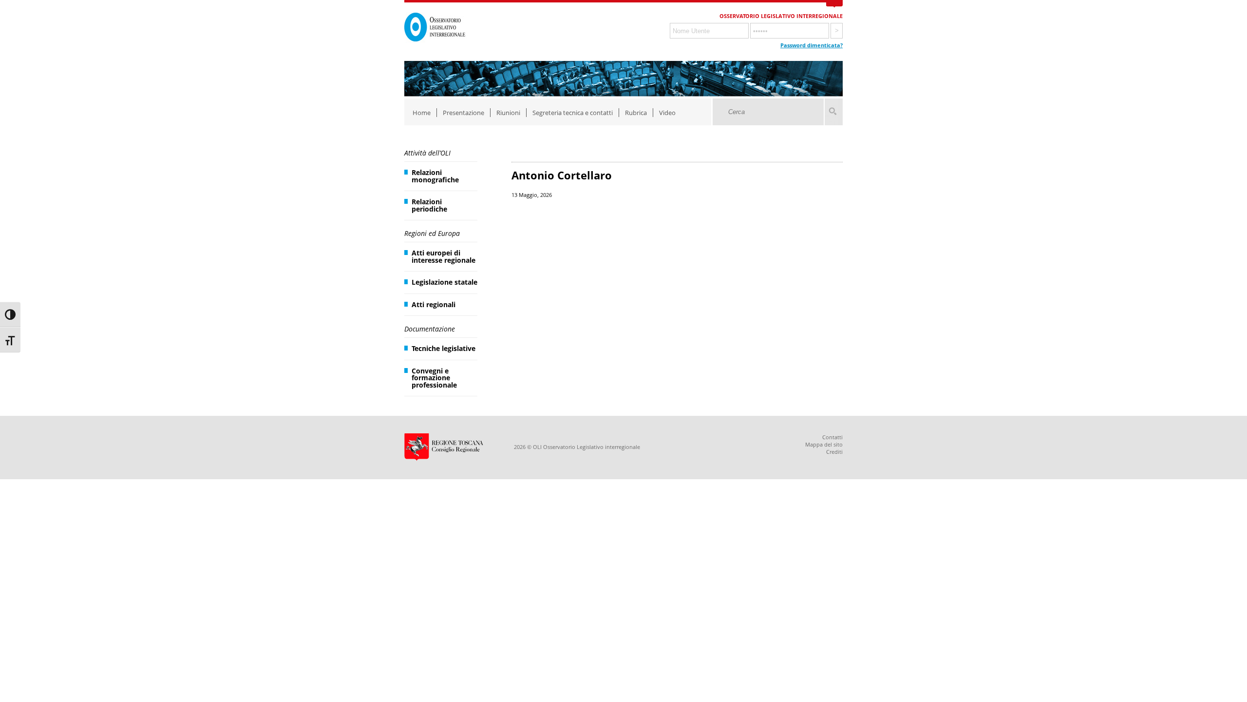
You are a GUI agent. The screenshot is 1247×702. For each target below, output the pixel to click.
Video (667, 112)
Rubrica (636, 112)
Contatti (832, 437)
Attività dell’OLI (427, 152)
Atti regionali (433, 304)
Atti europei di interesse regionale (443, 256)
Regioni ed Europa (432, 233)
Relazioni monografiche (435, 176)
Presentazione (463, 112)
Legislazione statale (444, 282)
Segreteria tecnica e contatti (572, 112)
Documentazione (429, 328)
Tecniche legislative (443, 348)
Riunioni (508, 112)
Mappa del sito (824, 444)
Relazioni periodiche (429, 205)
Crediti (834, 451)
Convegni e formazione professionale (434, 378)
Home (422, 112)
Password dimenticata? (811, 45)
